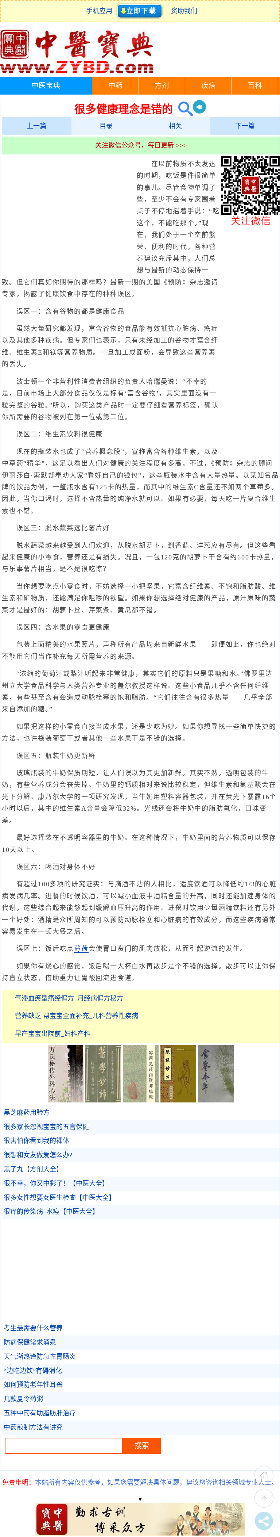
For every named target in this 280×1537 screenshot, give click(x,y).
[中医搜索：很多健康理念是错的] (183, 109)
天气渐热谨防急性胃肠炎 (40, 1356)
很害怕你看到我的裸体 (36, 1140)
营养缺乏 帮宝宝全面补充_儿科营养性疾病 (76, 1016)
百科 (255, 85)
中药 (115, 85)
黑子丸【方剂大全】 (33, 1169)
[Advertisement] (67, 211)
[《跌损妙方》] (178, 1100)
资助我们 (184, 11)
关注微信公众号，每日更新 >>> (141, 145)
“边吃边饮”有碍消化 (33, 1370)
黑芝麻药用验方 (27, 1112)
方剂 (162, 85)
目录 (106, 126)
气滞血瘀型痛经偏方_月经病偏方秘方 (69, 998)
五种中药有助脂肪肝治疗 (40, 1413)
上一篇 (36, 126)
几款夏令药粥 (23, 1399)
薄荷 (81, 948)
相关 (175, 126)
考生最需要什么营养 (33, 1328)
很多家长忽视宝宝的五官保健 (46, 1127)
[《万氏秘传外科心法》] (65, 1100)
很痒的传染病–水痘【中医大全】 (51, 1211)
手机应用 (101, 11)
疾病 (208, 85)
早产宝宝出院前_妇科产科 (52, 1033)
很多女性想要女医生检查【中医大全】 (59, 1197)
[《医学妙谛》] (103, 1100)
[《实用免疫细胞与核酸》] (141, 1100)
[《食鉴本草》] (216, 1100)
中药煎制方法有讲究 (33, 1427)
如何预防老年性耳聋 (33, 1384)
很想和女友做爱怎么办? (38, 1155)
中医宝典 (46, 85)
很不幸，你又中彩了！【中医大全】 (56, 1183)
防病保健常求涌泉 (30, 1342)
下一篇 (245, 126)
